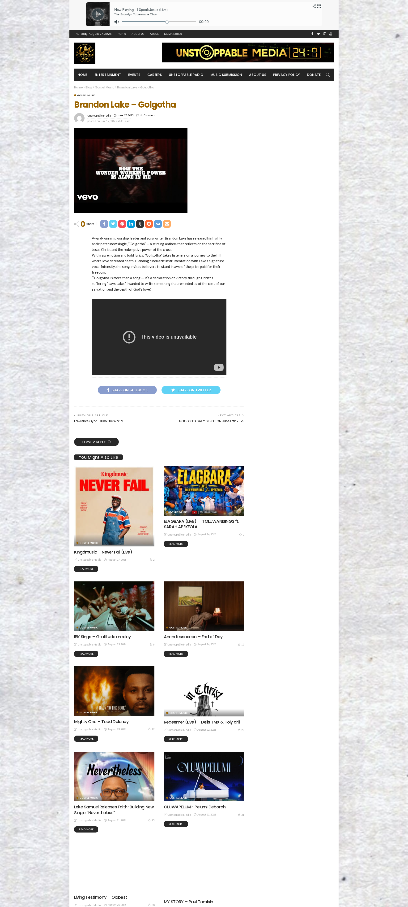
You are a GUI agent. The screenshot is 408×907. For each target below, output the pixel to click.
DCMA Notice (173, 34)
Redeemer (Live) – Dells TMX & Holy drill (202, 722)
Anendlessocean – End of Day (193, 637)
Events (134, 74)
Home (122, 34)
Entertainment (107, 74)
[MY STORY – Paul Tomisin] (204, 869)
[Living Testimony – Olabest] (114, 867)
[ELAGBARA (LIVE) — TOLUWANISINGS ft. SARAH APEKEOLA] (204, 491)
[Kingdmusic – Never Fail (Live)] (114, 506)
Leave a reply (94, 442)
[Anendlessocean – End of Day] (204, 606)
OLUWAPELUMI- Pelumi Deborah (194, 807)
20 (242, 729)
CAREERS (154, 74)
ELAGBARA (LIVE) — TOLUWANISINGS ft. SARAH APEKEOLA (201, 524)
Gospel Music (86, 95)
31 (242, 814)
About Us (138, 34)
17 (153, 729)
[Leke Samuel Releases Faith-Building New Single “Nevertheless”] (114, 776)
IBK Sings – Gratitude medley (102, 637)
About (154, 34)
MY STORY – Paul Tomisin (188, 902)
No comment (147, 115)
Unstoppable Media (99, 115)
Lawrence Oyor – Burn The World (98, 421)
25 (153, 820)
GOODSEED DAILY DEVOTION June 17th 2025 (211, 421)
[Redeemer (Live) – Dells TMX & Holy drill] (204, 691)
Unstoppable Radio (186, 74)
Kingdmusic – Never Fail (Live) (103, 552)
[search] (328, 75)
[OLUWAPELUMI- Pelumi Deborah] (204, 776)
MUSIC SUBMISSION (226, 74)
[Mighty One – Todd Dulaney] (114, 691)
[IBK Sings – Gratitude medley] (114, 606)
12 (242, 644)
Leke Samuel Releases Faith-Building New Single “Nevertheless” (114, 809)
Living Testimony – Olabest (100, 897)
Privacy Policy (286, 74)
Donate (314, 74)
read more (86, 568)
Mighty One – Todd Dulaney (101, 721)
